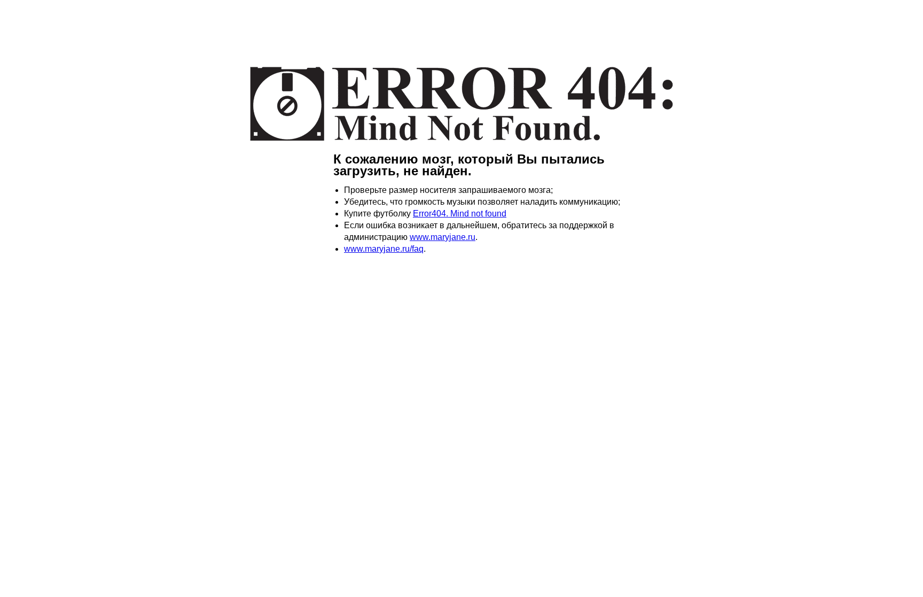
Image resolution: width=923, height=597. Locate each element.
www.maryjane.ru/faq (384, 248)
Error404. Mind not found (459, 213)
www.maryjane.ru (442, 237)
